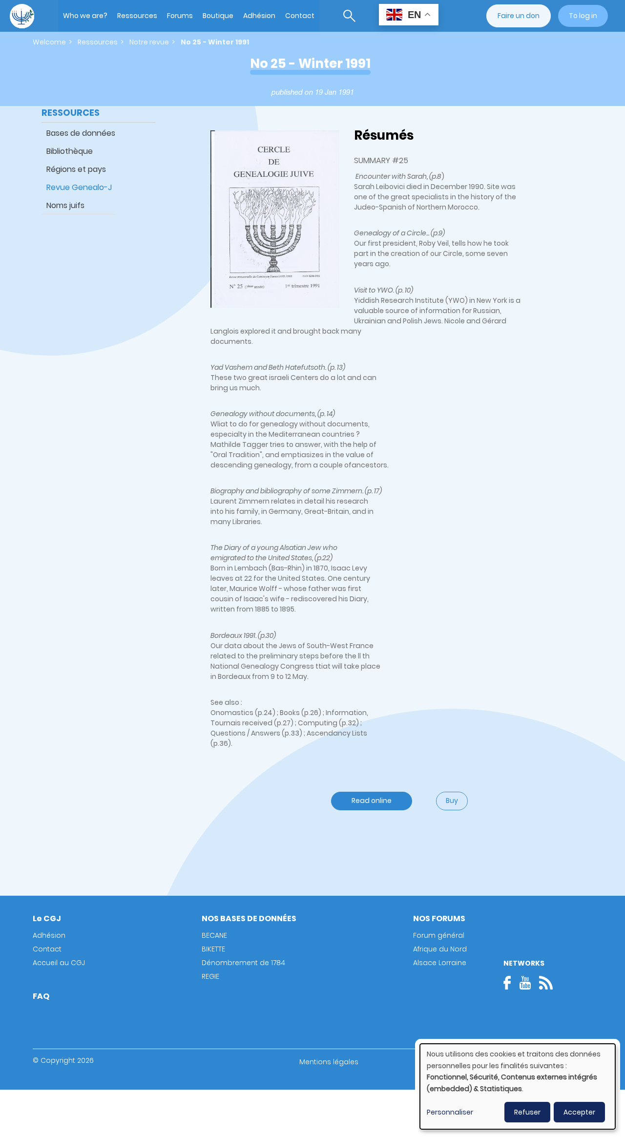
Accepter (579, 1112)
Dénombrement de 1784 (243, 963)
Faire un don (519, 16)
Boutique (218, 16)
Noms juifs (65, 205)
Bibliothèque (69, 151)
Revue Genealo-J (79, 187)
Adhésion (259, 16)
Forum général (438, 935)
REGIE (210, 976)
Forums (180, 16)
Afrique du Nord (440, 949)
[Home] (22, 16)
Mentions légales (328, 1062)
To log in (583, 16)
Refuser (527, 1112)
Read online (372, 800)
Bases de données (80, 133)
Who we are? (85, 16)
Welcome (49, 42)
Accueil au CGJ (59, 963)
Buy (452, 800)
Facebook (510, 983)
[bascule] (349, 16)
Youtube (525, 983)
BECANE (214, 935)
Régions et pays (76, 169)
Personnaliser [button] (450, 1112)
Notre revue (149, 42)
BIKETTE (213, 949)
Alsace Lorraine (439, 963)
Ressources (137, 16)
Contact (299, 16)
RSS (546, 983)
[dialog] (517, 1086)
